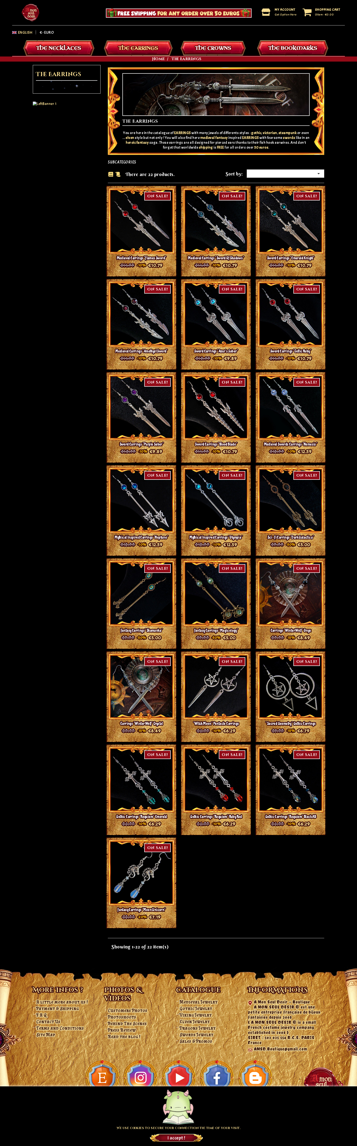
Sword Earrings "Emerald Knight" (290, 258)
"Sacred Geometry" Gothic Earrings (290, 723)
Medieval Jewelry (199, 1002)
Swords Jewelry (196, 1034)
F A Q (41, 1015)
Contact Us (48, 1021)
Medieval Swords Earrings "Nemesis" (290, 444)
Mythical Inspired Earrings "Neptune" (141, 537)
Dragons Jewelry (198, 1028)
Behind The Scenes (127, 1023)
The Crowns (213, 48)
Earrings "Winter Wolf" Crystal (141, 723)
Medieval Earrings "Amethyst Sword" (141, 351)
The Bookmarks (292, 48)
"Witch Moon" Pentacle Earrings (216, 723)
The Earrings (138, 48)
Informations (278, 990)
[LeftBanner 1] (44, 103)
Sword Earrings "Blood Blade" (216, 444)
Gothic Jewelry (196, 1008)
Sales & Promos (196, 1041)
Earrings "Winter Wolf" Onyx (291, 630)
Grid (110, 174)
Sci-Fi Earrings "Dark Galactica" (290, 537)
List (118, 175)
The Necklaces (58, 48)
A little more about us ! (62, 1002)
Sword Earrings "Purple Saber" (141, 444)
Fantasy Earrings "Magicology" (216, 630)
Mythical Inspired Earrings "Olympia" (215, 537)
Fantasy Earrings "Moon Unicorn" (141, 909)
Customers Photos (127, 1010)
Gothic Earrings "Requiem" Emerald (141, 816)
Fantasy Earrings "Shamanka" (141, 630)
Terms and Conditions (60, 1028)
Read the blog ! (124, 1036)
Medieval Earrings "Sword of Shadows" (216, 258)
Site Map (45, 1034)
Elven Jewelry (195, 1021)
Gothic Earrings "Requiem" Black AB (290, 816)
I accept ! (176, 1138)
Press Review (122, 1030)
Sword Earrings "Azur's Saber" (216, 351)
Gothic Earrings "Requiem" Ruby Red (216, 816)
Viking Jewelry (196, 1015)
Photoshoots (122, 1017)
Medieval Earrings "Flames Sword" (141, 258)
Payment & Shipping (57, 1008)
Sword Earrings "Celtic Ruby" (290, 351)
